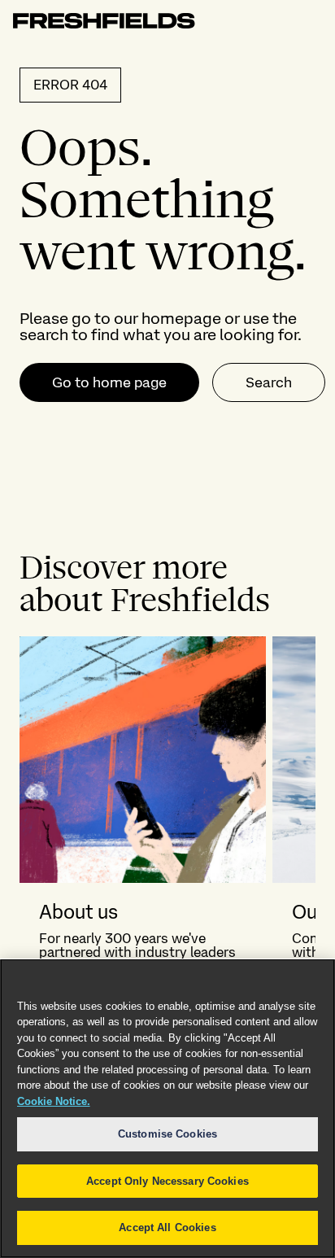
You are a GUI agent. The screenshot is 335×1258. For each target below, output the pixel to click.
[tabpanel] (167, 882)
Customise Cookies (167, 1134)
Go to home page (109, 382)
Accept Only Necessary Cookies (167, 1181)
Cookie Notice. (53, 1101)
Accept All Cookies (167, 1227)
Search (269, 382)
